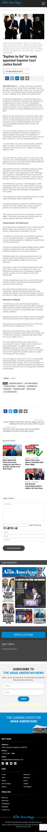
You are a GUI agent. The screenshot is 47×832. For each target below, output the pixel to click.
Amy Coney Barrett (31, 383)
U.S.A (27, 73)
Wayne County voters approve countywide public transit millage (34, 462)
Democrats (21, 386)
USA (3, 778)
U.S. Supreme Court (10, 392)
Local (4, 774)
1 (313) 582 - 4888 (8, 753)
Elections (8, 73)
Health (26, 784)
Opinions (27, 778)
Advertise (5, 801)
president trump (19, 389)
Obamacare (7, 389)
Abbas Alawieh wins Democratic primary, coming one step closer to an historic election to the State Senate (12, 464)
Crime (26, 781)
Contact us (6, 810)
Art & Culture (6, 784)
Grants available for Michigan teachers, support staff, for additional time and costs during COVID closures (23, 423)
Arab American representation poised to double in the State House (34, 486)
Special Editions (23, 635)
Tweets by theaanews (9, 649)
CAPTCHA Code (35, 525)
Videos (4, 787)
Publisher (5, 807)
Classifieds (27, 787)
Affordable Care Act (16, 383)
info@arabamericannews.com (12, 760)
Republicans (31, 389)
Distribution (6, 804)
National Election (19, 73)
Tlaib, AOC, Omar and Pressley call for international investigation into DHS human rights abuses (21, 430)
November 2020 (32, 386)
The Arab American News (14, 71)
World (4, 781)
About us (5, 798)
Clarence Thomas (9, 386)
